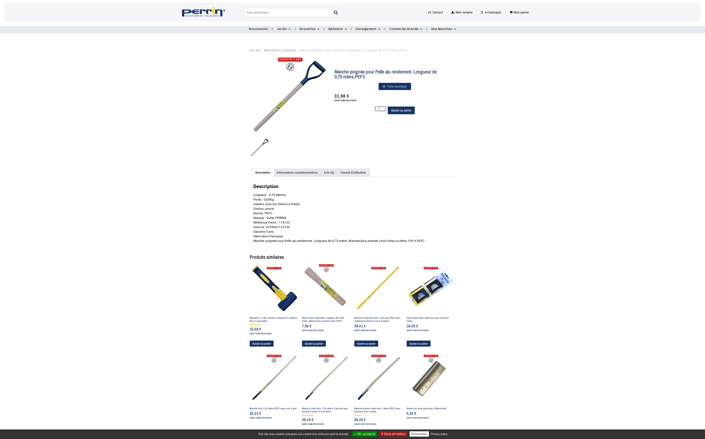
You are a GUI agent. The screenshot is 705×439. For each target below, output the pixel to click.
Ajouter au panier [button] (261, 344)
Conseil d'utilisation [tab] (353, 172)
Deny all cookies (394, 434)
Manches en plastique (280, 50)
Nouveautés (258, 29)
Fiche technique (397, 86)
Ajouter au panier (401, 110)
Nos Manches (441, 29)
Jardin (282, 29)
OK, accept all (365, 434)
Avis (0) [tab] (329, 172)
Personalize (419, 434)
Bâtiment (335, 29)
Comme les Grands (403, 29)
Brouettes (308, 29)
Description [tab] (262, 172)
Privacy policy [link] (439, 434)
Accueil (255, 50)
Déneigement (366, 29)
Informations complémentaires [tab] (297, 172)
